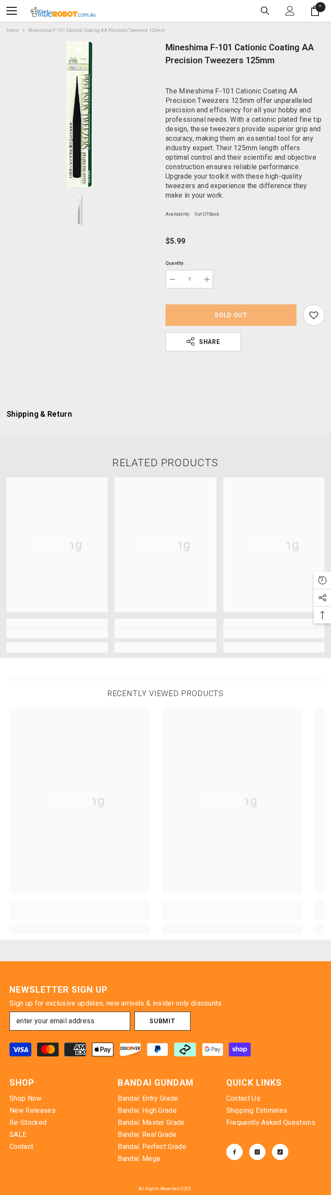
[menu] (11, 11)
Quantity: (175, 263)
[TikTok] (280, 1152)
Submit (162, 1021)
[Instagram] (257, 1152)
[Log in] (290, 10)
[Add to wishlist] (314, 315)
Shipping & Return (39, 413)
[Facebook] (234, 1152)
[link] (57, 633)
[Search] (265, 11)
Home (12, 30)
